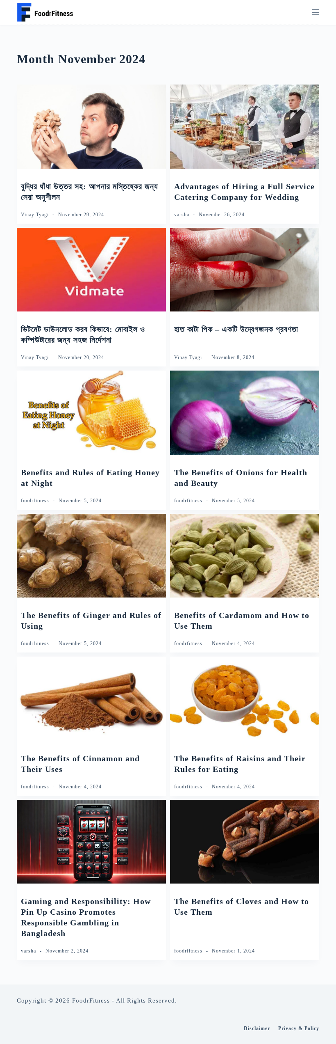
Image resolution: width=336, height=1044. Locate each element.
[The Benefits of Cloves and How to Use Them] (244, 842)
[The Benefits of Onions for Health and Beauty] (244, 413)
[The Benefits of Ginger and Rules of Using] (91, 556)
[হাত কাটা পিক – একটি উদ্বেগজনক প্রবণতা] (244, 270)
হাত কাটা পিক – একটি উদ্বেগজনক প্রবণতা (236, 329)
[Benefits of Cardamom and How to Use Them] (244, 556)
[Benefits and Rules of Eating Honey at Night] (91, 413)
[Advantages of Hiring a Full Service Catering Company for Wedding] (244, 127)
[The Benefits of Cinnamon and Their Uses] (91, 699)
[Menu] (315, 12)
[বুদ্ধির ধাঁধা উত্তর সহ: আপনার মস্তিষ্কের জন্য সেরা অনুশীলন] (91, 127)
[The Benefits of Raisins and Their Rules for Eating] (244, 699)
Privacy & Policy (298, 1028)
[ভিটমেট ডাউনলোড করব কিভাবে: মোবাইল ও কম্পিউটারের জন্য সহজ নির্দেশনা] (91, 270)
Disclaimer (257, 1028)
